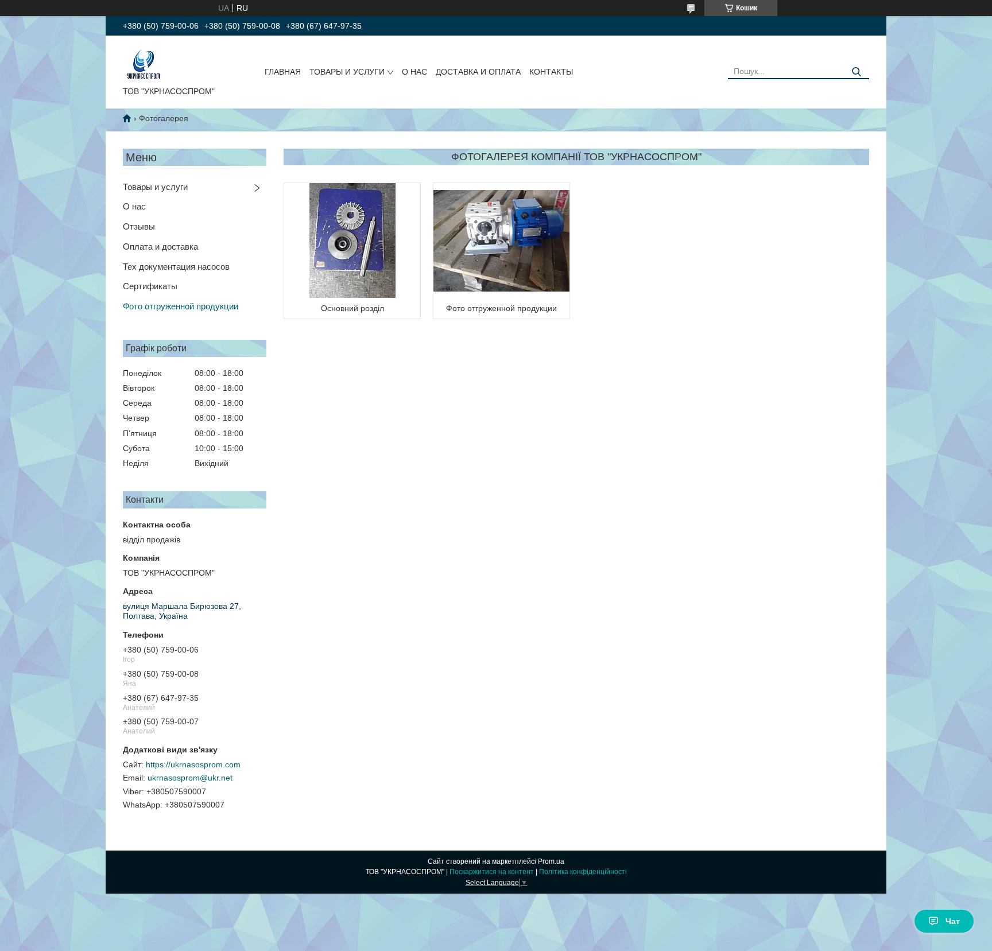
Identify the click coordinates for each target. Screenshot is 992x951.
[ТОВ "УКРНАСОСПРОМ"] (144, 63)
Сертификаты (150, 286)
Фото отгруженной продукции (180, 306)
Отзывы (139, 226)
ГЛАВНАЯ (283, 71)
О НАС (414, 71)
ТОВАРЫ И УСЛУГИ (347, 71)
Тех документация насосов (176, 266)
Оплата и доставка (160, 246)
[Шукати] (856, 72)
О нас (134, 206)
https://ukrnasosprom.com (193, 764)
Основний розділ (352, 308)
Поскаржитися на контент (492, 872)
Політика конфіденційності (583, 872)
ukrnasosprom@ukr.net (190, 777)
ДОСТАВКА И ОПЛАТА (478, 71)
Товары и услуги (155, 187)
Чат (953, 921)
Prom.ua (551, 861)
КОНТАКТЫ (551, 71)
